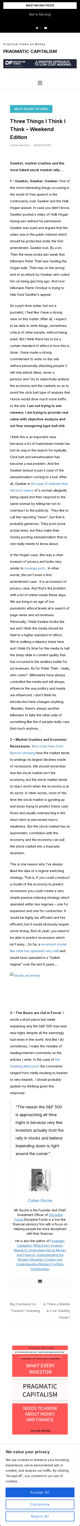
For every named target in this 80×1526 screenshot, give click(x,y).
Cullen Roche (19, 145)
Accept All (40, 1492)
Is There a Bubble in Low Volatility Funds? (56, 1311)
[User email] (40, 1281)
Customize (40, 1504)
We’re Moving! (40, 14)
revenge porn (34, 568)
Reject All (40, 1516)
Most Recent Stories (31, 109)
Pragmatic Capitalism (30, 51)
